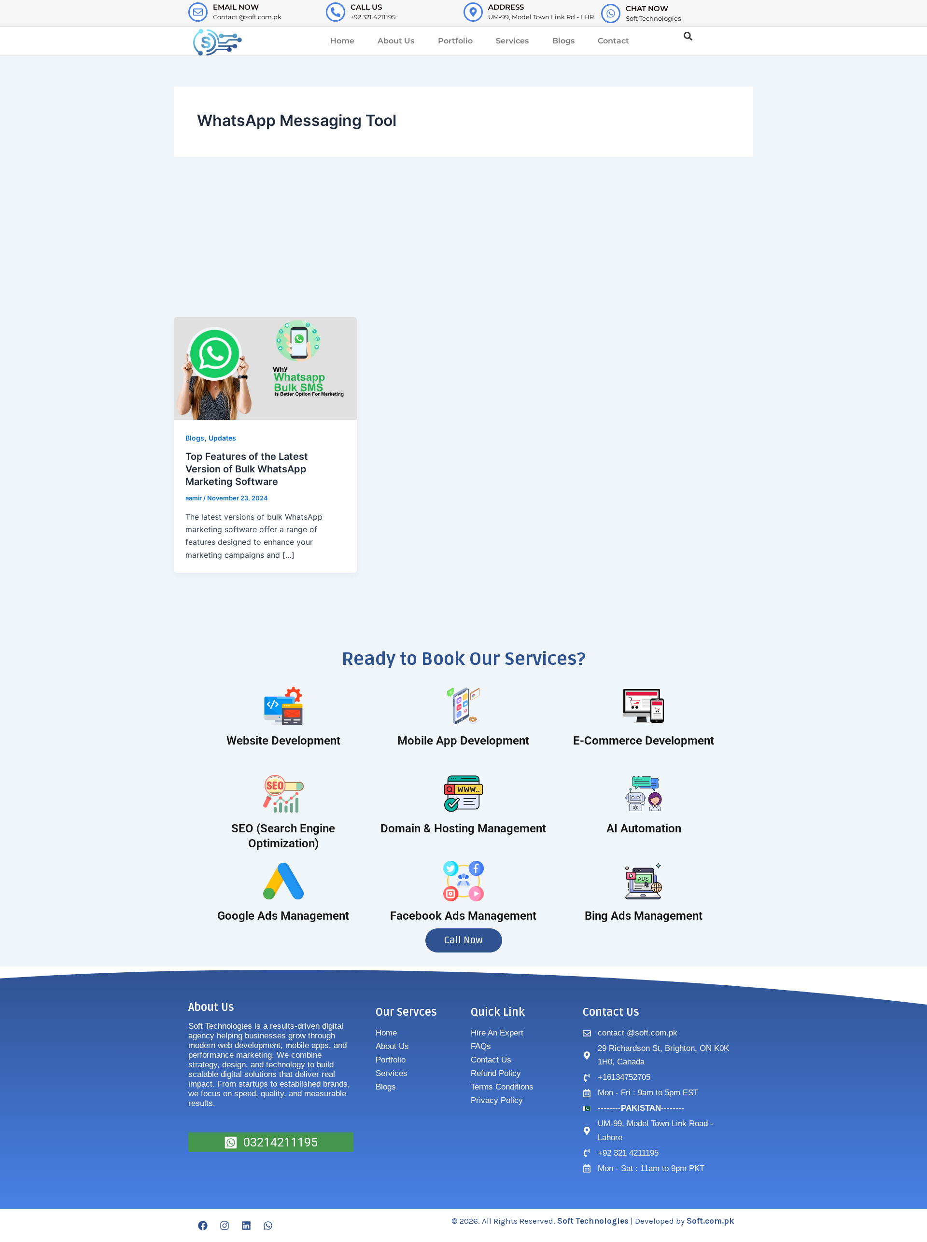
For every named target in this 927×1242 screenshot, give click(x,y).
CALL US (366, 7)
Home (342, 40)
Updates (222, 438)
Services (512, 40)
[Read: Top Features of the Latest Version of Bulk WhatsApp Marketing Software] (265, 368)
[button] (688, 36)
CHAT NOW (647, 8)
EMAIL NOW (236, 7)
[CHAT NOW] (610, 13)
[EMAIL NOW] (198, 12)
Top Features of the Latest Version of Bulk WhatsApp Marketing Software (246, 469)
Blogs (563, 40)
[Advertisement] (463, 244)
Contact (613, 40)
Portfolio (455, 40)
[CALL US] (335, 12)
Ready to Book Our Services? (464, 659)
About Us (396, 40)
